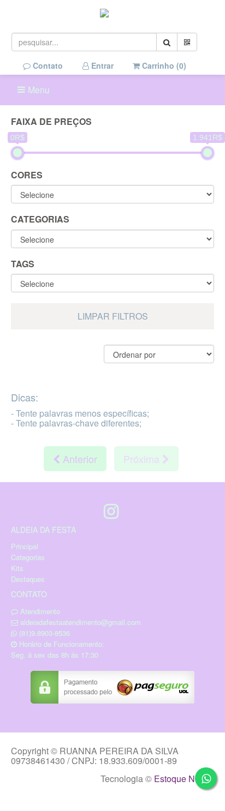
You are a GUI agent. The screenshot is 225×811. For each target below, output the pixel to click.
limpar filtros (113, 316)
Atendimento (39, 611)
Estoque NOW (181, 778)
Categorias (28, 557)
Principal (24, 546)
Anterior (78, 459)
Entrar (101, 65)
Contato (47, 65)
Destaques (28, 579)
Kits (17, 568)
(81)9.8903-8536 (44, 633)
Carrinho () (163, 65)
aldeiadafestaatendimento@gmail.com (80, 622)
